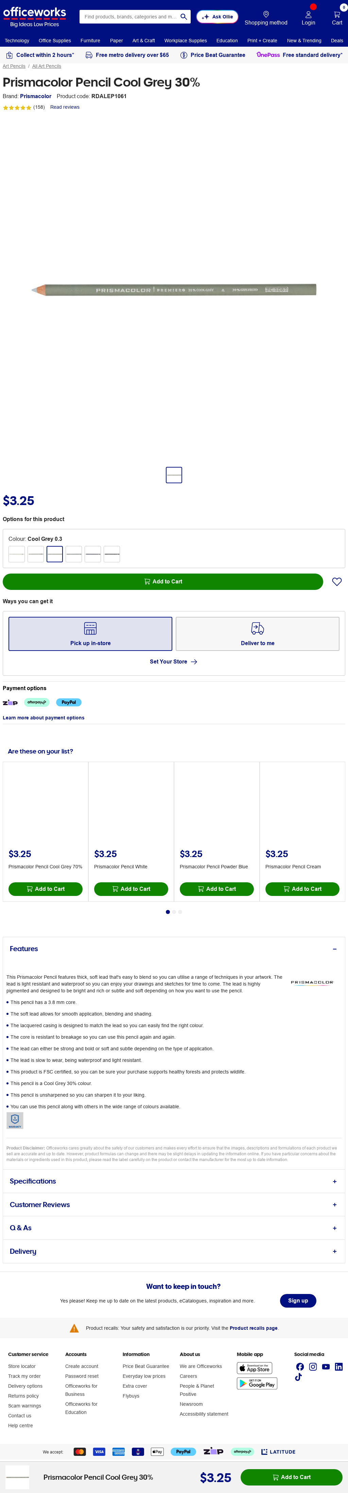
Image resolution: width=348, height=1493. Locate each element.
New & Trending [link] (304, 40)
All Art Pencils (46, 66)
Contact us (19, 1415)
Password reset (82, 1376)
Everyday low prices (144, 1376)
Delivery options (25, 1386)
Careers (188, 1376)
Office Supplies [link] (55, 40)
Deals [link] (337, 40)
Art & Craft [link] (144, 40)
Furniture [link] (90, 40)
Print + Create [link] (262, 40)
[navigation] (17, 40)
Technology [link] (17, 40)
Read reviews (65, 107)
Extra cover (135, 1386)
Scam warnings (24, 1405)
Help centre (20, 1425)
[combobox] (135, 17)
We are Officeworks (201, 1366)
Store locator (22, 1366)
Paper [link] (116, 40)
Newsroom (191, 1404)
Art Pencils (14, 66)
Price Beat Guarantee (146, 1366)
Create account (81, 1366)
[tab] (174, 949)
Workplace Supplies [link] (185, 40)
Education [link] (227, 40)
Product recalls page (254, 1328)
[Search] (183, 17)
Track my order (24, 1376)
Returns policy (23, 1396)
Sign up (298, 1300)
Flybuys (131, 1396)
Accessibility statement (204, 1414)
